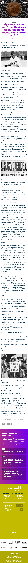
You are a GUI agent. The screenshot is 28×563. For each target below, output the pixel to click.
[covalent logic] (14, 488)
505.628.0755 (20, 500)
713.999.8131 (7, 500)
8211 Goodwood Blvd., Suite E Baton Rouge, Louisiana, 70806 (14, 557)
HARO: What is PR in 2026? (13, 451)
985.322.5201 (20, 496)
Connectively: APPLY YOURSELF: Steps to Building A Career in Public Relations (13, 474)
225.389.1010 (7, 496)
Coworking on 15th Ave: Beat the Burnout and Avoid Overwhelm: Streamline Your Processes (13, 461)
